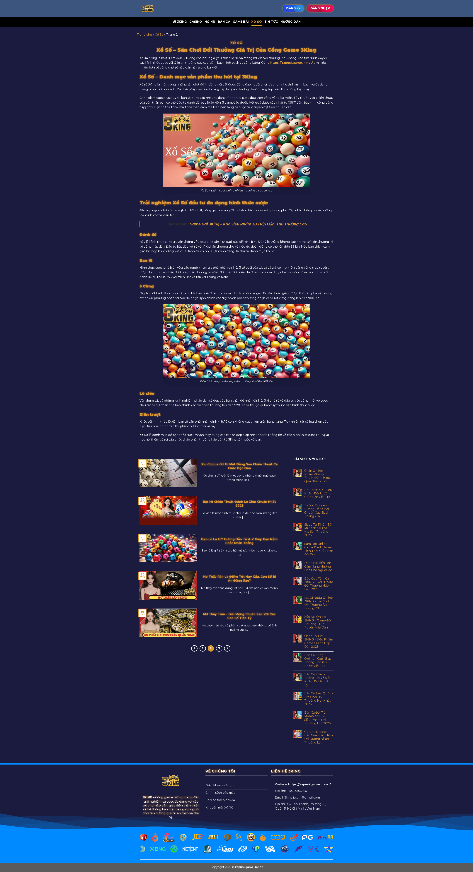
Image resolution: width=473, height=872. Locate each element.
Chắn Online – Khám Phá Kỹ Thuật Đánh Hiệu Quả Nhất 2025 (317, 476)
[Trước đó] (194, 648)
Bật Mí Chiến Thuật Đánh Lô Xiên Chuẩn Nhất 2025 (239, 504)
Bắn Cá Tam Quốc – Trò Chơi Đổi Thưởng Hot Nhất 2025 (318, 699)
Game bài (241, 21)
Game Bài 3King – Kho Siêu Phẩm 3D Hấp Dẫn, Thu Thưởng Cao (248, 224)
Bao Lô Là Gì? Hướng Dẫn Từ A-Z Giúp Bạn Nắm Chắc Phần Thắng (239, 541)
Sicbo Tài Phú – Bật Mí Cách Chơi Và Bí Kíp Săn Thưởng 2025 (318, 530)
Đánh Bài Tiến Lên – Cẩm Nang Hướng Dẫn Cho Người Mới (318, 566)
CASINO (195, 21)
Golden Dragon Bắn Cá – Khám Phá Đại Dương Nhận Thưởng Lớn (318, 737)
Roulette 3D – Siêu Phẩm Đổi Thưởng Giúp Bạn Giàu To (318, 493)
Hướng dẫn (290, 21)
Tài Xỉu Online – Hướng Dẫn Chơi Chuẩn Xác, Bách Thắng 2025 (316, 511)
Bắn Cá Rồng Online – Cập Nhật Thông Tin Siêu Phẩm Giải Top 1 (317, 660)
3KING (182, 21)
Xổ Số (256, 21)
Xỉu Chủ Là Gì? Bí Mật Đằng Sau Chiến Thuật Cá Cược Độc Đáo (239, 466)
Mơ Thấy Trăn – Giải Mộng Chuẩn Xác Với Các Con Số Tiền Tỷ (239, 616)
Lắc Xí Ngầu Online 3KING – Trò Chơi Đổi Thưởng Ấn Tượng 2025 (318, 603)
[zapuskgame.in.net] (157, 8)
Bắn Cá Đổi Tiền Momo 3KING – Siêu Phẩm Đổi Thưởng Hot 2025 (317, 718)
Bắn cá (224, 21)
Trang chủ (144, 34)
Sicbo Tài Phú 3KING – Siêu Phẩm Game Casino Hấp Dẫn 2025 (318, 641)
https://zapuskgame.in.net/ (291, 62)
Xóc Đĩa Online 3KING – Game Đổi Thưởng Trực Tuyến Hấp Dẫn (317, 622)
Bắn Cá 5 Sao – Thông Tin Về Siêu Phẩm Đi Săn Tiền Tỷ (317, 680)
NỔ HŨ (210, 21)
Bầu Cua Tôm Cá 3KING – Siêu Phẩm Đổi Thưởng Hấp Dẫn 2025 (318, 584)
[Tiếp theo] (227, 648)
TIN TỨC (271, 21)
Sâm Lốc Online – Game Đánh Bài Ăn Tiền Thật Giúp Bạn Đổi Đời (318, 549)
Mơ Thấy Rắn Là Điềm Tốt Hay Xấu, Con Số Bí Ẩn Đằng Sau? (239, 579)
